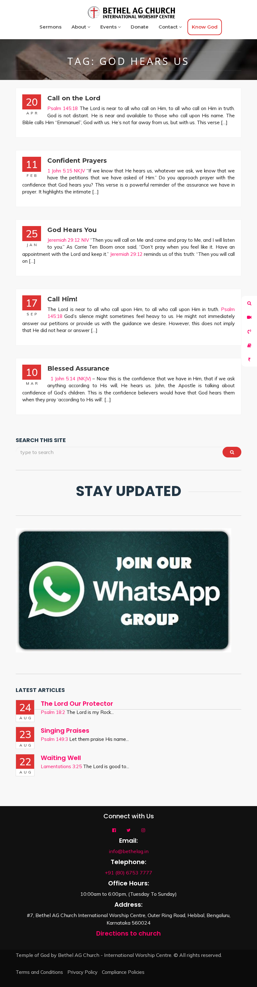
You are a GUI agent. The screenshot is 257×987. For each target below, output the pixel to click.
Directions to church (128, 933)
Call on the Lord (73, 98)
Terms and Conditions (39, 972)
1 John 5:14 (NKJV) (70, 379)
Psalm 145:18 (62, 108)
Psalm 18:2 (53, 712)
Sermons (50, 27)
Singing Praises (65, 730)
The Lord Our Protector (77, 703)
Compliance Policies (123, 972)
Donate (140, 27)
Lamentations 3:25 (61, 766)
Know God (205, 27)
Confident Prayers (77, 160)
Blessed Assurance (78, 368)
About (79, 27)
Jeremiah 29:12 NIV (68, 240)
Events (109, 27)
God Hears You (72, 230)
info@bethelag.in (129, 851)
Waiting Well (61, 757)
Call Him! (62, 299)
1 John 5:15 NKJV (66, 171)
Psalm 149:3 (54, 739)
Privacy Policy (82, 972)
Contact (169, 27)
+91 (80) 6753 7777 (128, 872)
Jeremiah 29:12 (126, 254)
